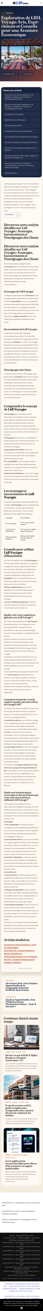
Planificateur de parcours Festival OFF (21, 1240)
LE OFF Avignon (36, 1278)
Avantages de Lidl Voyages (14, 114)
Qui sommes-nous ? (10, 1238)
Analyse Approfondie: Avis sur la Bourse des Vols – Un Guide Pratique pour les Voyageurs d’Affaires (20, 959)
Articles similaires (11, 173)
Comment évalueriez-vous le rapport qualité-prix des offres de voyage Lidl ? (21, 157)
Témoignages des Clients (13, 125)
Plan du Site (35, 1238)
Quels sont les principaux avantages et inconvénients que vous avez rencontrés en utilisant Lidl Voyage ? (19, 165)
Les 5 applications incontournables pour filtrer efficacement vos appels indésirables (21, 1164)
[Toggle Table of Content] (17, 215)
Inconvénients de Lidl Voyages (15, 120)
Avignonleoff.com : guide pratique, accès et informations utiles (21, 1243)
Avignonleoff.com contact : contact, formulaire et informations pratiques (21, 1268)
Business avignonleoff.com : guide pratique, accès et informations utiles (21, 1272)
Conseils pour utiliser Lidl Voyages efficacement (21, 142)
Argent (9, 13)
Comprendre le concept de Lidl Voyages (18, 131)
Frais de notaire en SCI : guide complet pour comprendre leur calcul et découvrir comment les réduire (19, 1110)
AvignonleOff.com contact (25, 1235)
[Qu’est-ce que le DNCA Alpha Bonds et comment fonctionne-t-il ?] (21, 1037)
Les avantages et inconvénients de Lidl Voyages (21, 137)
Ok (21, 1308)
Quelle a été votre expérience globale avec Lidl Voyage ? (20, 149)
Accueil (12, 1235)
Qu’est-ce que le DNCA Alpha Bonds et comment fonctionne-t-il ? (21, 1058)
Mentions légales (24, 1238)
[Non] (41, 1305)
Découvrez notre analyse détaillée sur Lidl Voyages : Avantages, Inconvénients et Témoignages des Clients (19, 97)
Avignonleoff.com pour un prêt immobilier (22, 1275)
